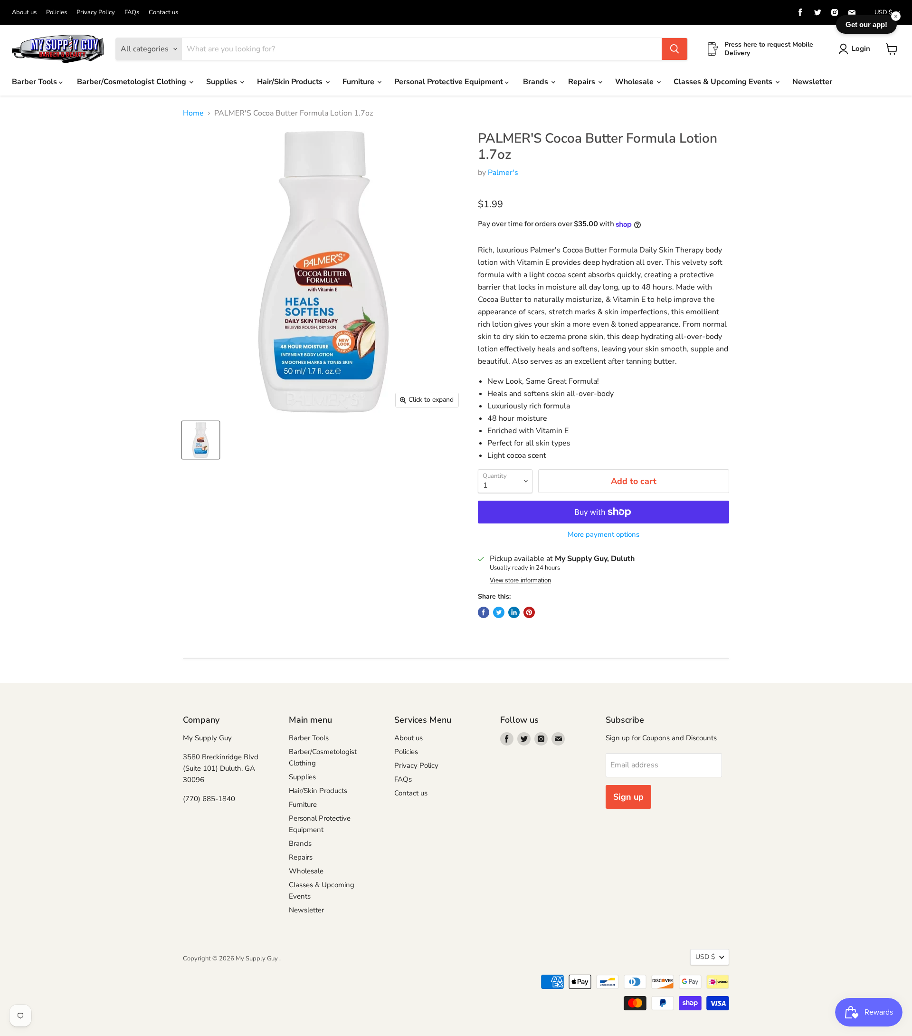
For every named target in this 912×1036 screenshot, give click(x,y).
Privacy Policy (95, 12)
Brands (536, 82)
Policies (56, 12)
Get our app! (866, 24)
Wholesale (635, 82)
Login (861, 48)
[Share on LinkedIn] (514, 612)
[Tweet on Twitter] (498, 612)
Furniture (359, 82)
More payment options (603, 535)
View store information (520, 580)
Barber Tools (35, 82)
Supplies (222, 82)
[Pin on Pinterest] (529, 612)
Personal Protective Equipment (449, 82)
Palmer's (503, 172)
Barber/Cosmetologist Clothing (132, 82)
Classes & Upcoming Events (724, 82)
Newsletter (812, 82)
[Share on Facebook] (483, 612)
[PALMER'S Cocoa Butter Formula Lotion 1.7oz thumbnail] (200, 440)
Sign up (628, 797)
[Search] (674, 49)
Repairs (582, 82)
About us (24, 12)
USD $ (883, 12)
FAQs (131, 12)
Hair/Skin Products (290, 82)
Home (193, 113)
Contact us (163, 12)
